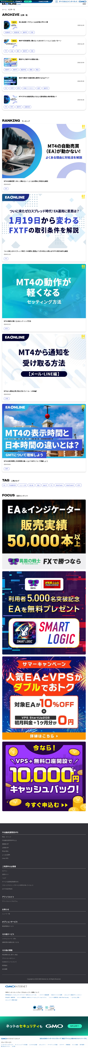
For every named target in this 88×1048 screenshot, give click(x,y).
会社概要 (4, 969)
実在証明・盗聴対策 (10, 997)
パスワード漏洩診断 (44, 994)
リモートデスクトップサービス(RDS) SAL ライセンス (17, 885)
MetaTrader (59, 485)
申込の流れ (5, 851)
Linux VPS (5, 858)
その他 (13, 1046)
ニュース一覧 (6, 914)
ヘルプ (4, 878)
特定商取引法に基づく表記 (10, 954)
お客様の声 (5, 847)
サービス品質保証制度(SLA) (10, 881)
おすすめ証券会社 (7, 889)
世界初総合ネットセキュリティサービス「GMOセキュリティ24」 (21, 994)
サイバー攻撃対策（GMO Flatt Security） (59, 997)
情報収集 (68, 1044)
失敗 (38, 485)
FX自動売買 (12, 485)
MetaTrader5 (70, 485)
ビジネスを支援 (33, 1044)
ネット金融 (75, 1044)
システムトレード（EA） (9, 938)
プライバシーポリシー (8, 958)
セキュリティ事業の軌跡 (11, 1000)
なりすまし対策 (75, 997)
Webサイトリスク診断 (56, 994)
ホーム (4, 9)
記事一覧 (12, 9)
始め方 (45, 485)
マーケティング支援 (52, 1044)
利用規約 (4, 965)
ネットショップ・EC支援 (21, 1044)
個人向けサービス (5, 1046)
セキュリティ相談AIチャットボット (73, 994)
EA (4, 485)
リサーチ (61, 1044)
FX (51, 485)
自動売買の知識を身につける (10, 942)
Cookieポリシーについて (9, 962)
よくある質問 (6, 855)
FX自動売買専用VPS (10, 832)
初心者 (31, 485)
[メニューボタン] (84, 3)
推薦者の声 (5, 844)
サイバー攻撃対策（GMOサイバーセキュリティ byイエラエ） (32, 997)
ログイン (4, 871)
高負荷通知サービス (8, 926)
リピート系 (22, 485)
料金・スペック (6, 837)
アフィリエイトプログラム (10, 901)
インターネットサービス (7, 1044)
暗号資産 (82, 1044)
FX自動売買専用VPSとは (9, 840)
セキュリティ (42, 1044)
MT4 (78, 485)
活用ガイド (5, 874)
